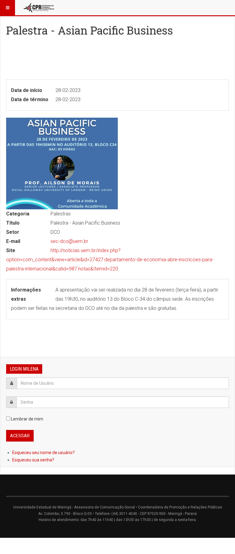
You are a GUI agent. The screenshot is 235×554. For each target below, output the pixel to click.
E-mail (13, 241)
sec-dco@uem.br (69, 241)
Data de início (26, 90)
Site (10, 250)
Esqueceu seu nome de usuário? (43, 452)
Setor (12, 232)
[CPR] (39, 7)
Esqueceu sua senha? (33, 459)
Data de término (29, 99)
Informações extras (26, 294)
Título (13, 223)
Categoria (17, 214)
